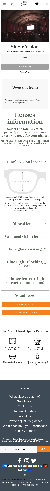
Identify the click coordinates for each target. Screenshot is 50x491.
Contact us (25, 406)
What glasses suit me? (25, 396)
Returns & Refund (25, 411)
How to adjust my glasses (25, 420)
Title (25, 57)
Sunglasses (25, 401)
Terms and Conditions (14, 479)
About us (25, 416)
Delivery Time (25, 72)
